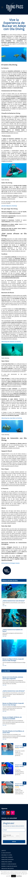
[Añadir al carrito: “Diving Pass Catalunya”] (24, 783)
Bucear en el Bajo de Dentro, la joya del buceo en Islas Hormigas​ (13, 659)
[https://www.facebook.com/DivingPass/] (4, 813)
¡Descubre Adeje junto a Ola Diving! (9, 205)
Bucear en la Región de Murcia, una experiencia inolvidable (12, 717)
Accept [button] (13, 876)
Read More (19, 876)
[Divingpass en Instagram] (13, 813)
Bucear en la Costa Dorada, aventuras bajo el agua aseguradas (13, 677)
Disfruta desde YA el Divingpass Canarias (10, 563)
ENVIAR (14, 841)
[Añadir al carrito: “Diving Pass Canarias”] (24, 763)
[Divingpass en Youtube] (8, 813)
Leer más (4, 605)
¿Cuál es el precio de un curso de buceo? (14, 600)
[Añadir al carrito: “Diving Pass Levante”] (24, 744)
